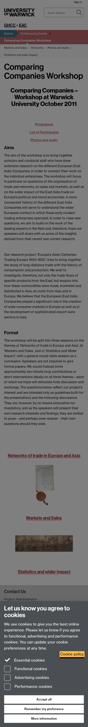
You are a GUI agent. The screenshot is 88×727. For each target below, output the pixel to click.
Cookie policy (72, 654)
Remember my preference (44, 709)
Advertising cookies (31, 677)
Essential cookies (29, 660)
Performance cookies (33, 686)
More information (44, 718)
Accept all (44, 699)
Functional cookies (30, 668)
